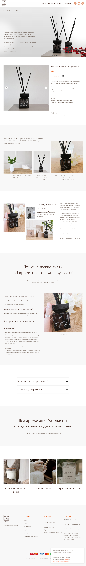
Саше (25, 523)
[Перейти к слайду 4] (64, 334)
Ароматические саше (70, 488)
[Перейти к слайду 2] (61, 334)
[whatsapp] (82, 3)
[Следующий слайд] (46, 87)
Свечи (25, 520)
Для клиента (67, 3)
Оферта (46, 530)
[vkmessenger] (75, 3)
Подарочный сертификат (31, 536)
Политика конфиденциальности (53, 532)
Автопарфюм (27, 526)
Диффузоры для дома (30, 533)
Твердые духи (28, 529)
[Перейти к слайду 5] (66, 334)
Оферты (67, 559)
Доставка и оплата (49, 527)
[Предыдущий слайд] (6, 87)
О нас (59, 3)
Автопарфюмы (43, 488)
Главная (43, 3)
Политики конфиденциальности (61, 561)
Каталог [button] (51, 3)
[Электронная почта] (79, 3)
